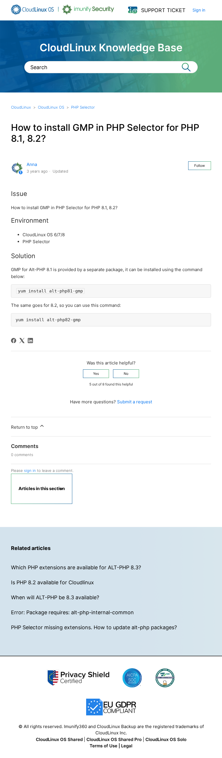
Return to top (25, 427)
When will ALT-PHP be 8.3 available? (55, 597)
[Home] (62, 13)
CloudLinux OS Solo (165, 739)
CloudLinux (21, 107)
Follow (199, 165)
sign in (30, 470)
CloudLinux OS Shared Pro (114, 739)
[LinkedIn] (30, 340)
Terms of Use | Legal (111, 745)
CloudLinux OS (51, 107)
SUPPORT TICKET (163, 10)
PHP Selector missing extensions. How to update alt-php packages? (94, 627)
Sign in (199, 9)
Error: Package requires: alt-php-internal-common (72, 612)
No (126, 373)
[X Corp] (22, 340)
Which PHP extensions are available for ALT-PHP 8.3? (76, 567)
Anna (32, 164)
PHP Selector (83, 107)
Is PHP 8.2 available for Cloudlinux (52, 582)
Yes (96, 373)
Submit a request (134, 401)
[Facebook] (13, 340)
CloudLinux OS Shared (59, 739)
